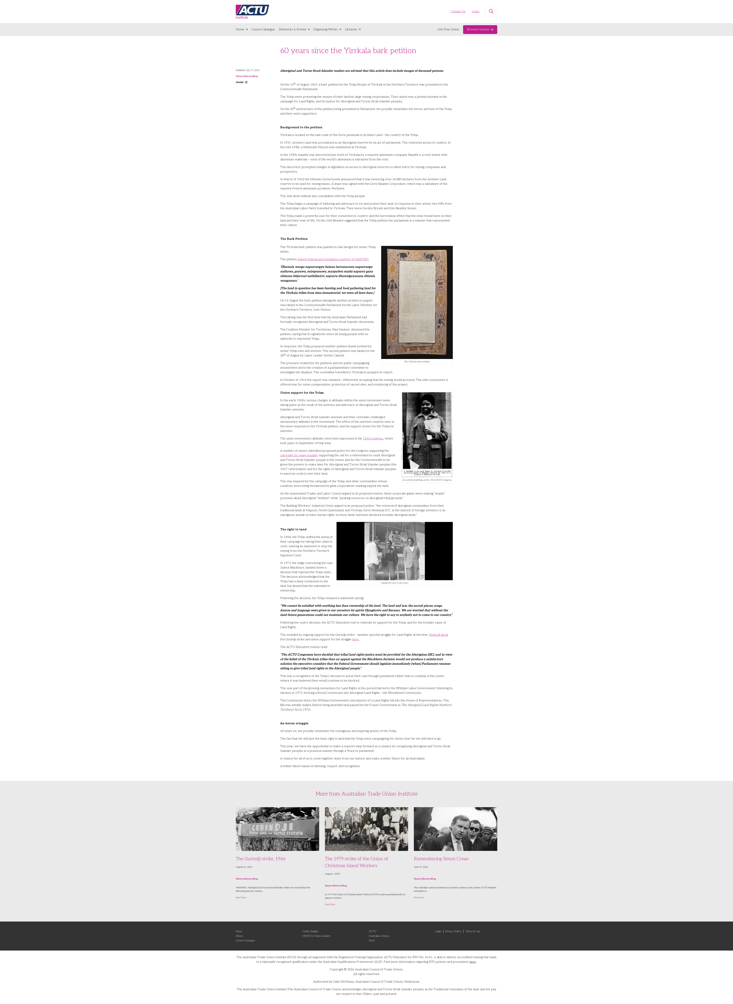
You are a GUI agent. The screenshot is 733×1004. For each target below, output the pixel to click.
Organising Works (325, 29)
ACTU (372, 931)
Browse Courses (478, 29)
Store (372, 940)
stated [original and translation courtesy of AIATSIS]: (333, 259)
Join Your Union (448, 29)
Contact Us (458, 11)
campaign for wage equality (299, 455)
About (239, 936)
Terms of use (472, 931)
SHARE (240, 82)
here (472, 962)
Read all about (438, 635)
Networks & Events (292, 29)
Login (475, 11)
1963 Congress (373, 438)
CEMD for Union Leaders (316, 936)
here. (355, 639)
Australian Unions (379, 936)
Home (240, 29)
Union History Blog (247, 76)
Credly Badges (310, 931)
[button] (491, 11)
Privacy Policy (453, 931)
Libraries (351, 29)
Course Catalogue (263, 29)
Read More (241, 897)
